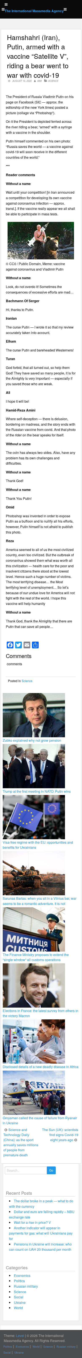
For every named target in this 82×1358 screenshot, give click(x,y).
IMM (39, 80)
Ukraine (20, 1302)
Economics (22, 1275)
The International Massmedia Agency (34, 10)
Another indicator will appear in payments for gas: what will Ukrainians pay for (41, 1233)
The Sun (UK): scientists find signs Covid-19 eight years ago (60, 1134)
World (18, 1307)
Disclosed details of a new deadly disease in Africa (40, 1066)
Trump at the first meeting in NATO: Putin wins (37, 791)
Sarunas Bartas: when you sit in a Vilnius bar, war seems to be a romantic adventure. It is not (39, 901)
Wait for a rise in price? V (32, 1222)
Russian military (26, 1286)
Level (20, 1335)
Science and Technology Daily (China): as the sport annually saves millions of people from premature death (20, 1142)
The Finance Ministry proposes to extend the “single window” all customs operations (36, 957)
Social (18, 1297)
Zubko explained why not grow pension (32, 740)
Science (53, 80)
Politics (19, 1280)
